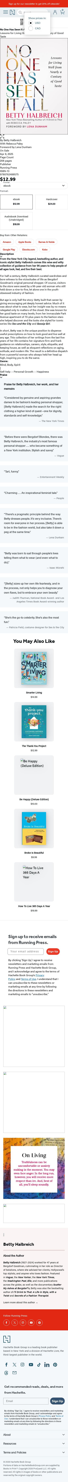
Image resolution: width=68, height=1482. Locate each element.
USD (37, 23)
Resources (9, 1443)
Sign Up (53, 951)
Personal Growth (23, 371)
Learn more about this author (19, 1302)
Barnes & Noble (46, 241)
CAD (38, 28)
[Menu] (5, 12)
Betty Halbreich (12, 140)
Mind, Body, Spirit (10, 365)
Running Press (8, 167)
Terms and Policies (14, 1452)
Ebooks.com (28, 249)
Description (7, 253)
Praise (3, 374)
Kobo (45, 249)
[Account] (55, 12)
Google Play (9, 249)
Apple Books (24, 241)
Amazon (7, 241)
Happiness (43, 371)
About (7, 1434)
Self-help (5, 371)
